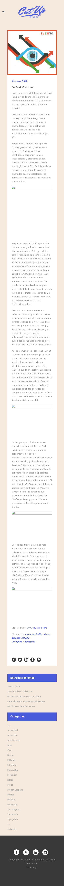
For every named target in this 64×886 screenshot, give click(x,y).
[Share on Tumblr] (32, 659)
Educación (12, 765)
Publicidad (12, 804)
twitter (39, 634)
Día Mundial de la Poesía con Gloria (24, 696)
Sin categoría (13, 809)
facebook (29, 634)
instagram (17, 641)
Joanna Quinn (13, 686)
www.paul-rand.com (37, 628)
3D (8, 725)
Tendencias (12, 814)
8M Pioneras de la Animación (21, 706)
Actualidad (12, 730)
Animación (12, 735)
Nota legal (32, 867)
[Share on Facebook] (14, 659)
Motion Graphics (15, 790)
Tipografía (12, 819)
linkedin (25, 638)
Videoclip (11, 829)
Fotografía (12, 770)
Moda (10, 785)
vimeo (47, 634)
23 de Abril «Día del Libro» (19, 691)
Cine (9, 750)
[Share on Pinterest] (39, 659)
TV (8, 824)
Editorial (11, 760)
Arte (9, 745)
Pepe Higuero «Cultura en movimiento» (26, 701)
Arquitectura (13, 740)
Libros (10, 780)
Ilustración (12, 775)
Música (10, 794)
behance (16, 638)
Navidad (11, 799)
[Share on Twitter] (20, 659)
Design (10, 755)
